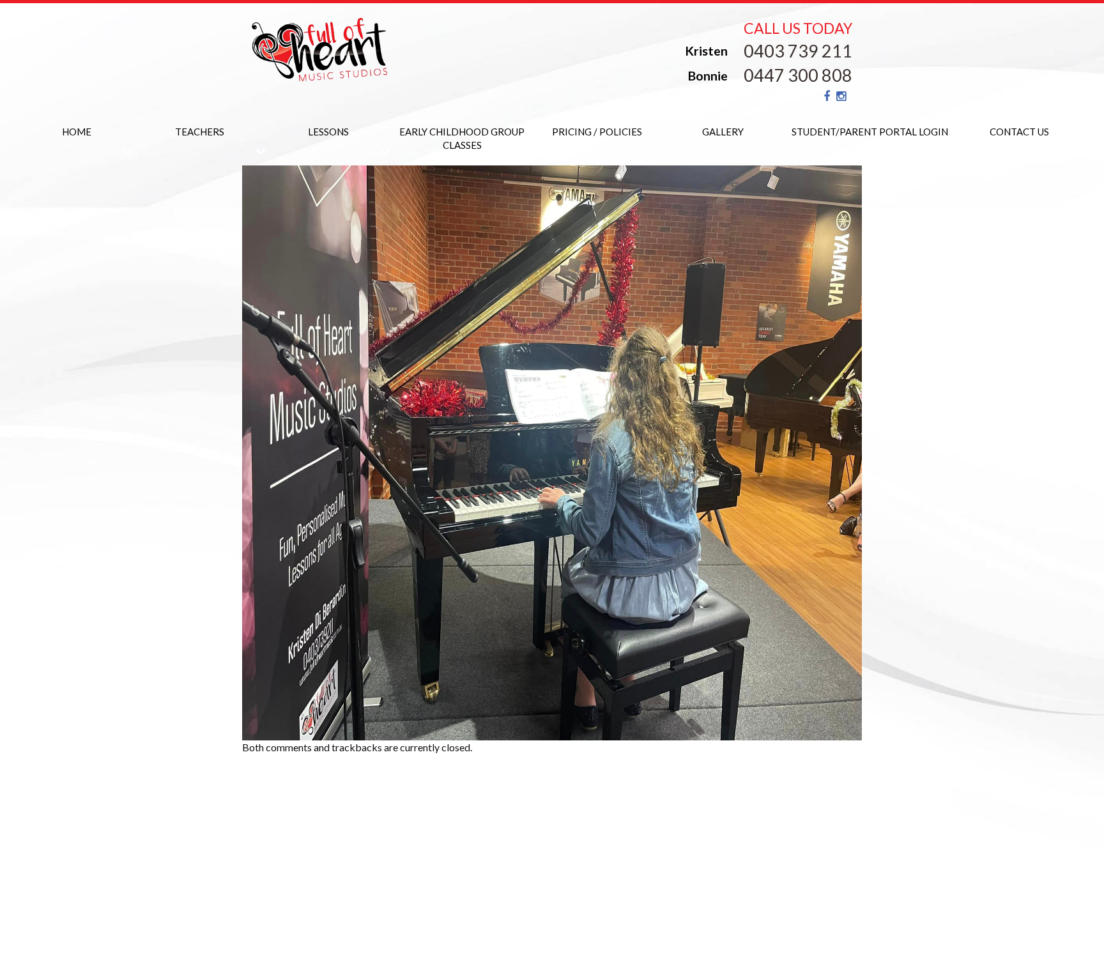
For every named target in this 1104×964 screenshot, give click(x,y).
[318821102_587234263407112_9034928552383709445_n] (552, 451)
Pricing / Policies (597, 131)
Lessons (328, 131)
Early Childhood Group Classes (462, 138)
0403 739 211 (798, 50)
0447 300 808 (798, 75)
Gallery (723, 131)
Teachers (199, 131)
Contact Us (1019, 131)
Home (76, 131)
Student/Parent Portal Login (870, 131)
